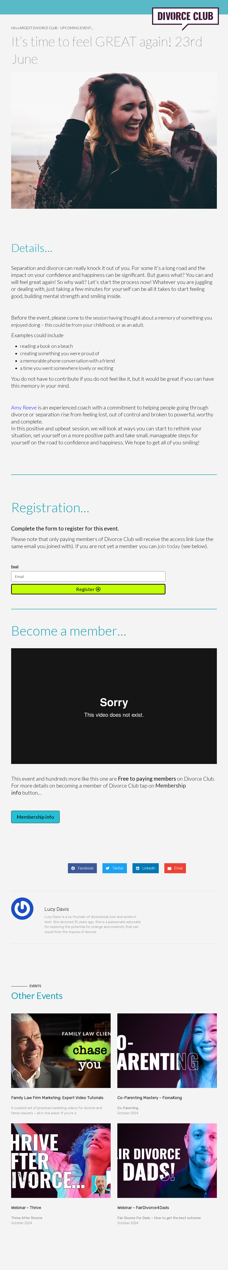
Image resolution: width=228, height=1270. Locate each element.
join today (169, 546)
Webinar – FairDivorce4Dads (143, 1207)
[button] (82, 868)
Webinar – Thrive (26, 1207)
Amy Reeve (24, 407)
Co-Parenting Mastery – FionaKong (149, 1097)
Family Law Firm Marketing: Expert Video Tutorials (57, 1097)
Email (14, 566)
